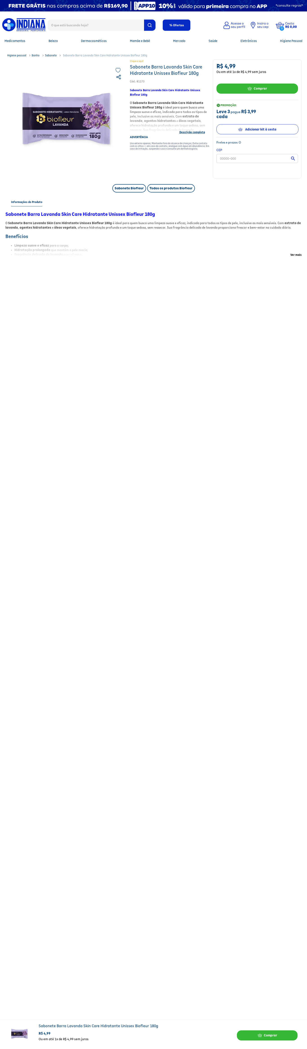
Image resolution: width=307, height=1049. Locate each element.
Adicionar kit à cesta (260, 129)
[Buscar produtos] (150, 25)
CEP (219, 150)
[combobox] (102, 25)
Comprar (260, 88)
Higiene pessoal (16, 55)
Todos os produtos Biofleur (171, 188)
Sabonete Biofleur (129, 188)
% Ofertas (176, 25)
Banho (36, 55)
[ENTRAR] (234, 25)
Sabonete (51, 55)
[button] (294, 25)
